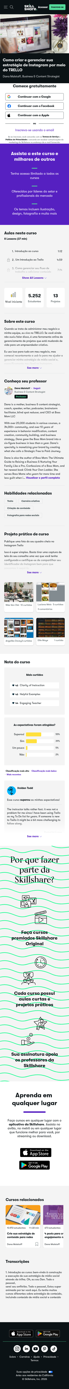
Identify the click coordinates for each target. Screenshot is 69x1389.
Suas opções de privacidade (31, 1371)
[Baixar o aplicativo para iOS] (21, 1333)
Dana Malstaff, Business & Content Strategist (31, 76)
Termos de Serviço (50, 137)
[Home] (30, 7)
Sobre (12, 1356)
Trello (10, 501)
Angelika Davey (14, 640)
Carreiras (24, 1356)
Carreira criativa (30, 501)
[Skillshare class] (23, 1215)
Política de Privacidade (16, 139)
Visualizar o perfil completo (43, 477)
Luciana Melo (44, 604)
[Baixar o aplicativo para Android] (48, 1333)
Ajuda (36, 1356)
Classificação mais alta (17, 771)
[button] (6, 7)
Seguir (37, 388)
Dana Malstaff (28, 388)
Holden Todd (25, 788)
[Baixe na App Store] (34, 1153)
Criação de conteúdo (18, 508)
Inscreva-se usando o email (34, 130)
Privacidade (49, 1356)
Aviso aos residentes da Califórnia (34, 1375)
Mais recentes (13, 774)
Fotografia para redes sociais (23, 515)
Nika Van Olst (12, 605)
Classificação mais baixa (43, 771)
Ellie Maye (43, 640)
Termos (34, 1360)
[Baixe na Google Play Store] (34, 1165)
